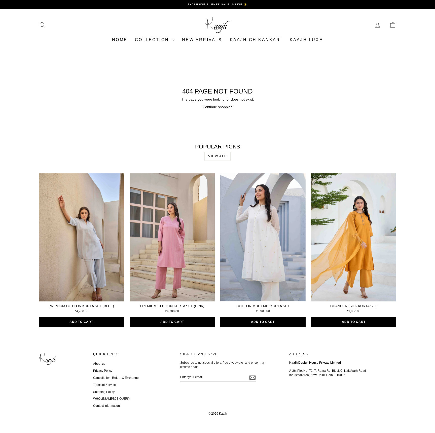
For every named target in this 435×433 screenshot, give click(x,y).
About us (99, 363)
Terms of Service (104, 385)
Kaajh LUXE (306, 40)
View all (217, 156)
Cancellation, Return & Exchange (116, 378)
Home (119, 40)
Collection (153, 40)
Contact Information (106, 406)
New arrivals (202, 40)
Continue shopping (218, 107)
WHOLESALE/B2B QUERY (111, 398)
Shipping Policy (104, 392)
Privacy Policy (102, 371)
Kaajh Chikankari (256, 40)
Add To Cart (81, 322)
